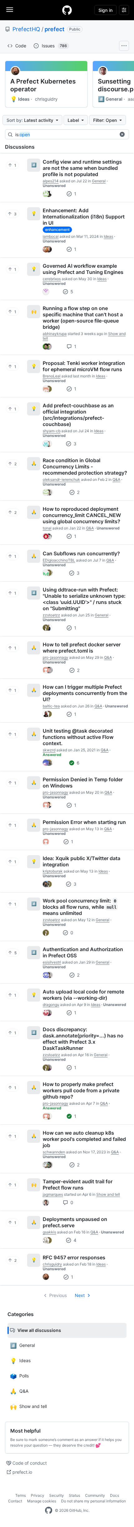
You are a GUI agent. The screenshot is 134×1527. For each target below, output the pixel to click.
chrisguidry (46, 99)
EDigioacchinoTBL (59, 560)
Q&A (116, 479)
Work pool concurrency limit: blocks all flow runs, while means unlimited (80, 907)
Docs (114, 1495)
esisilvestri (52, 962)
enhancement (57, 229)
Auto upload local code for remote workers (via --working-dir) (83, 994)
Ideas (20, 99)
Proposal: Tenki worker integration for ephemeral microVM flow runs (84, 366)
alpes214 (51, 181)
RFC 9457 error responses (74, 1257)
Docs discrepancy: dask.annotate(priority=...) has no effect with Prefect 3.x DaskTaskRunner (83, 1038)
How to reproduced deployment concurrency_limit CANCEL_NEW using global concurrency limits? (82, 515)
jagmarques (53, 1194)
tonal (47, 528)
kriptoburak (53, 871)
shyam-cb (51, 430)
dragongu (51, 1004)
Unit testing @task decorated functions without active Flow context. (78, 737)
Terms (20, 1495)
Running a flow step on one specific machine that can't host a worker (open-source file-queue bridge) (83, 317)
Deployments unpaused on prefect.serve (75, 1222)
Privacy (37, 1495)
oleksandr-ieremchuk (61, 479)
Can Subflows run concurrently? (81, 553)
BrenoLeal (51, 376)
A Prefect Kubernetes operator (43, 85)
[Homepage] (67, 10)
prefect (55, 29)
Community (95, 1495)
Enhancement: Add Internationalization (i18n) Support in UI (84, 216)
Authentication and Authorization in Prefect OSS (83, 952)
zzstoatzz (51, 615)
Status (74, 1495)
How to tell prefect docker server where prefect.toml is (82, 647)
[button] (122, 134)
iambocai (51, 236)
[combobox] (65, 135)
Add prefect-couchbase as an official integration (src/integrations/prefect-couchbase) (78, 414)
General (110, 99)
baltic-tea (51, 706)
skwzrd (49, 750)
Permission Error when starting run (84, 822)
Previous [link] (58, 1295)
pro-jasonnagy (55, 657)
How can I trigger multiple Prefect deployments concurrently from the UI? (85, 693)
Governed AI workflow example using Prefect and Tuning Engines (83, 269)
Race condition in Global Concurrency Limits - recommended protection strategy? (85, 466)
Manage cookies (41, 1501)
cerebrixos (52, 278)
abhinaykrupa (55, 333)
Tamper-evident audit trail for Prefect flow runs (77, 1184)
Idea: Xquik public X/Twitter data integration (81, 861)
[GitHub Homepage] (48, 1510)
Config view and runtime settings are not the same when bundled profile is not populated (82, 168)
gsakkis (49, 1232)
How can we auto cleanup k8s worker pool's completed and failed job (84, 1139)
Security (56, 1495)
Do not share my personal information (93, 1501)
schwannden (54, 1152)
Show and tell (108, 1194)
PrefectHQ (26, 29)
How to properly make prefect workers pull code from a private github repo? (81, 1090)
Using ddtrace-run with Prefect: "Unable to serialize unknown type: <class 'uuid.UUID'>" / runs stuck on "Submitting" (84, 598)
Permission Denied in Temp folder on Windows (83, 782)
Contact (15, 1501)
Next (80, 1295)
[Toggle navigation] (9, 9)
